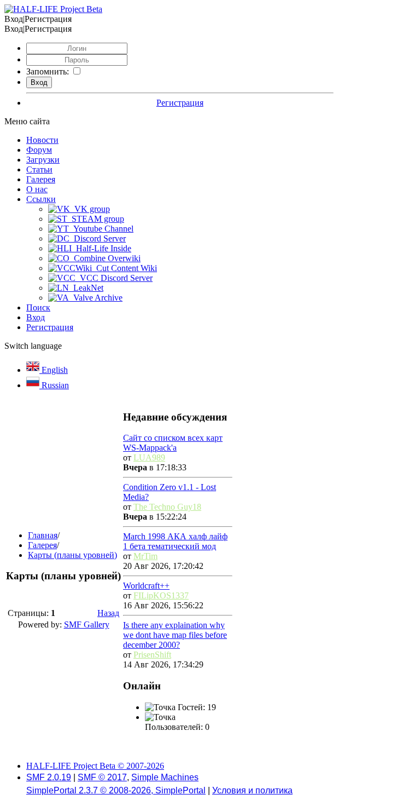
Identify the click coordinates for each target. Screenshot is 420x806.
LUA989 (149, 457)
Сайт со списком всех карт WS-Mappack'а (173, 442)
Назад (108, 613)
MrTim (145, 556)
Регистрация (179, 102)
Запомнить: (47, 71)
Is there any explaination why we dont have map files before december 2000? (175, 634)
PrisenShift (152, 654)
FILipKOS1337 (161, 595)
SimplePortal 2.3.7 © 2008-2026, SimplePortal (116, 790)
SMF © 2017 (102, 777)
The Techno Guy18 (167, 506)
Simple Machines (165, 777)
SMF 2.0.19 (48, 777)
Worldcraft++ (146, 585)
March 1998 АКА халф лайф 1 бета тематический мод (175, 541)
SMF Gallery (86, 624)
